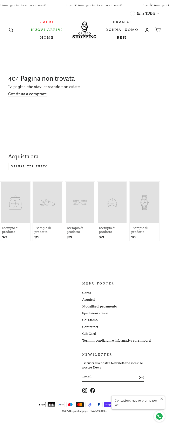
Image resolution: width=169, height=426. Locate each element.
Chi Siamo (90, 320)
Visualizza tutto (29, 166)
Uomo (131, 30)
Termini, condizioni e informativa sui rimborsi (116, 340)
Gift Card (89, 334)
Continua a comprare (27, 94)
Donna (114, 30)
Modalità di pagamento (99, 306)
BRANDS (122, 22)
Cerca (86, 293)
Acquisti (88, 300)
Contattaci (90, 327)
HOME (47, 37)
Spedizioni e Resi (95, 313)
